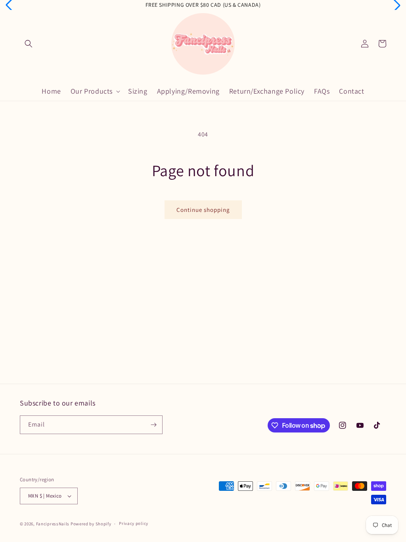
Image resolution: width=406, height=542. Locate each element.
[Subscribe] (153, 424)
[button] (28, 43)
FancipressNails (53, 524)
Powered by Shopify (91, 524)
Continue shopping (203, 209)
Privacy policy (133, 523)
